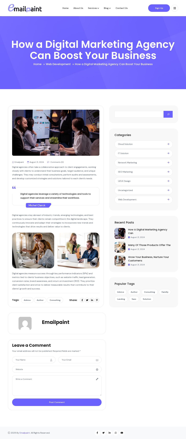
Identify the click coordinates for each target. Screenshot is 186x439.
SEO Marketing (125, 171)
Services (92, 8)
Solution (147, 299)
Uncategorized (125, 190)
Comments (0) (57, 162)
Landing (121, 299)
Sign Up (159, 8)
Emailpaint (19, 162)
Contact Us (122, 8)
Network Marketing (127, 162)
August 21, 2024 (37, 162)
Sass (134, 299)
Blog (106, 8)
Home (65, 8)
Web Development (58, 64)
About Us (78, 8)
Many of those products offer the (149, 245)
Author (40, 300)
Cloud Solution (125, 144)
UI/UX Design (124, 181)
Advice (27, 300)
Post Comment (57, 402)
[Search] (168, 114)
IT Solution (123, 153)
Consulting (55, 300)
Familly (165, 292)
